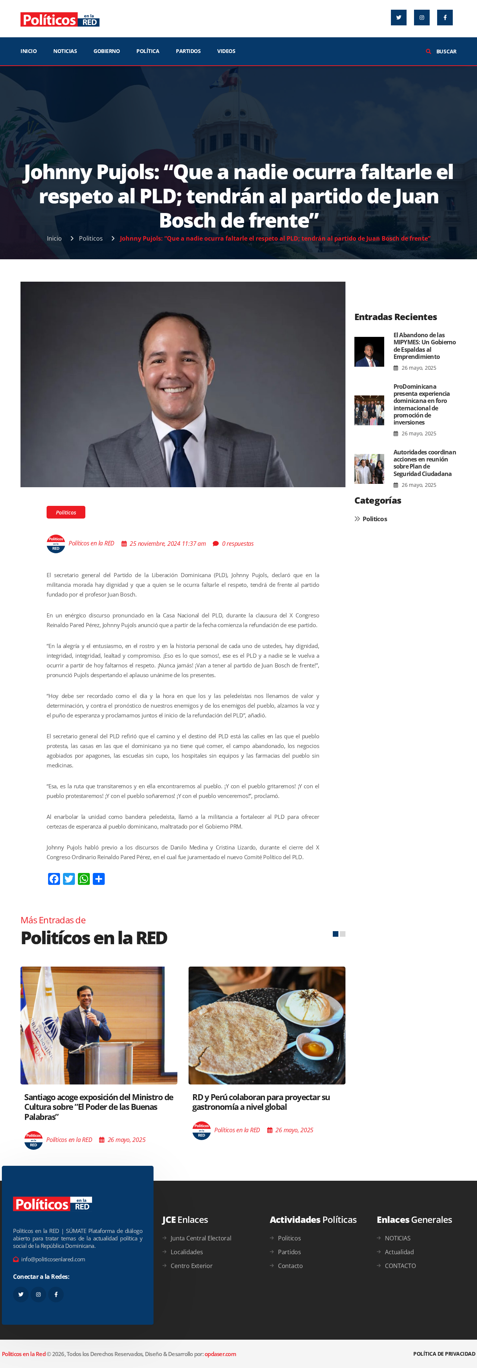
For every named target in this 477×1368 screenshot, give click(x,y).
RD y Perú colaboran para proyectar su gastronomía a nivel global (261, 1101)
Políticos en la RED (91, 543)
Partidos (289, 1252)
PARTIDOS (188, 50)
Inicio (54, 238)
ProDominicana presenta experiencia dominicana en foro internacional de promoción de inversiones (422, 404)
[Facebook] (445, 17)
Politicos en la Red (23, 1354)
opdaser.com (220, 1354)
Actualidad (399, 1252)
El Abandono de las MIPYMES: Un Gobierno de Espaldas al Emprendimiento (425, 346)
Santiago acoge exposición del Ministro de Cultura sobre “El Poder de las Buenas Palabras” (98, 1106)
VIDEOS (226, 50)
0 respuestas (238, 543)
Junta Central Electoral (201, 1238)
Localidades (187, 1252)
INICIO (28, 50)
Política (147, 50)
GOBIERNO (107, 50)
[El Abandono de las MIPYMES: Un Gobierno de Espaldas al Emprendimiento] (369, 352)
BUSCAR (446, 51)
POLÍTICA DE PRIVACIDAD (444, 1353)
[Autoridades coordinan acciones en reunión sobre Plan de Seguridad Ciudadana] (369, 469)
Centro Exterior (191, 1266)
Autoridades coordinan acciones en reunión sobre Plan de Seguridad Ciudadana (425, 463)
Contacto (290, 1266)
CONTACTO (400, 1266)
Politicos (91, 238)
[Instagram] (422, 17)
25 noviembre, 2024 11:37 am (168, 543)
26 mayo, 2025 (418, 367)
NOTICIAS (65, 50)
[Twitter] (399, 17)
